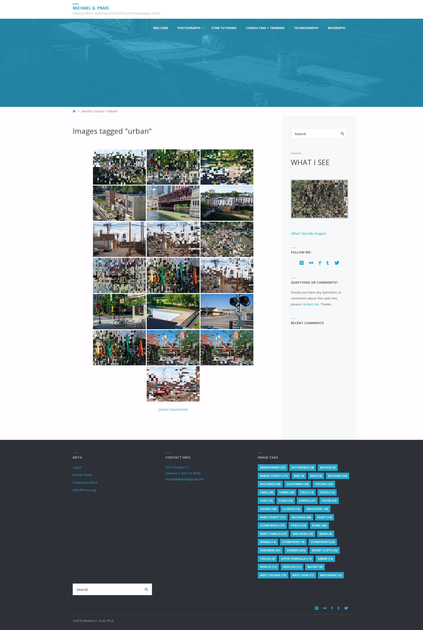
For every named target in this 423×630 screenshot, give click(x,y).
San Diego (303, 534)
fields (327, 492)
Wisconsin (331, 575)
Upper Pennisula (296, 559)
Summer (296, 550)
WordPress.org (84, 490)
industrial (317, 509)
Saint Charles (273, 534)
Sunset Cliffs (325, 550)
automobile (302, 467)
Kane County (272, 517)
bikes (316, 476)
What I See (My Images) (308, 233)
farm (266, 492)
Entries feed (82, 474)
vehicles (292, 567)
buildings (270, 484)
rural (319, 525)
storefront (293, 542)
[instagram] (301, 262)
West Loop (303, 575)
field (307, 492)
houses (268, 509)
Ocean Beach (272, 525)
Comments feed (85, 482)
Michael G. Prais (91, 7)
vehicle (268, 567)
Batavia (328, 467)
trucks (267, 559)
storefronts (323, 542)
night (324, 517)
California (298, 484)
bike (299, 476)
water (315, 567)
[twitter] (337, 262)
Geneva (307, 500)
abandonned (272, 467)
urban (325, 559)
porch (298, 525)
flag (266, 500)
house (329, 500)
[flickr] (311, 262)
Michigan (301, 517)
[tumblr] (328, 262)
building (337, 476)
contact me (310, 304)
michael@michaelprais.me (184, 479)
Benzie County (274, 476)
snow (325, 534)
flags (286, 500)
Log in (77, 467)
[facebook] (320, 262)
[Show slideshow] (173, 410)
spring (268, 542)
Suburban (270, 550)
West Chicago (273, 575)
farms (286, 492)
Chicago (324, 484)
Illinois (291, 509)
